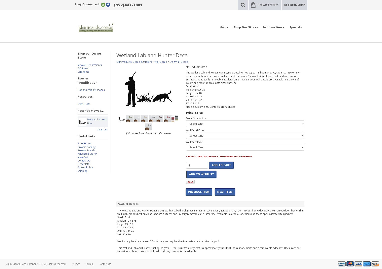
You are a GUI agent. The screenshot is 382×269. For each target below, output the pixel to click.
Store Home (84, 143)
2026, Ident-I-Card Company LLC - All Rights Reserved (36, 264)
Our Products (124, 62)
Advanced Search (87, 154)
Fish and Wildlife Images (91, 90)
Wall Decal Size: (194, 142)
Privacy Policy (85, 167)
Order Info (84, 164)
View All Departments (90, 65)
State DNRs (84, 104)
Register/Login (294, 5)
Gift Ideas (83, 68)
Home (224, 27)
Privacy (76, 264)
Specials (295, 27)
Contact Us (84, 160)
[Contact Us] (103, 4)
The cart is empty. (267, 4)
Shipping (82, 171)
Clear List (102, 129)
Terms (89, 264)
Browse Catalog (87, 147)
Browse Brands (86, 150)
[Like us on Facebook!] (108, 4)
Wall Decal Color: (195, 130)
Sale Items (83, 71)
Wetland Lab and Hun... (96, 121)
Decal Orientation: (196, 118)
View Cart (83, 157)
